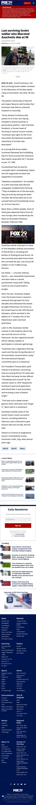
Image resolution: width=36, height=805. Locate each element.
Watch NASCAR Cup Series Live (22, 756)
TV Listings (4, 758)
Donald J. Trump (21, 651)
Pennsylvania (5, 625)
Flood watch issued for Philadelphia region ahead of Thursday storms (12, 470)
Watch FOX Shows (6, 707)
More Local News (6, 632)
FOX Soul (19, 686)
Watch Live (27, 3)
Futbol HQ (4, 677)
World (13, 41)
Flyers (3, 681)
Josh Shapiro (20, 653)
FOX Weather (20, 627)
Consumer (4, 725)
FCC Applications (6, 751)
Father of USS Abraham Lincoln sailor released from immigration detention (12, 495)
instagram (18, 784)
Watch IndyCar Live (22, 759)
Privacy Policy (20, 534)
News (22, 448)
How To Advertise (6, 753)
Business (4, 723)
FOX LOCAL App (21, 725)
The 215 (19, 711)
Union (3, 688)
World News (5, 637)
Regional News (20, 721)
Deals (3, 727)
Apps (2, 744)
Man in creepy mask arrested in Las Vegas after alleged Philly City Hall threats (11, 462)
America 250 (5, 621)
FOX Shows (4, 700)
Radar (18, 629)
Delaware (4, 630)
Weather (20, 618)
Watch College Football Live (21, 750)
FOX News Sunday (6, 639)
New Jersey (4, 628)
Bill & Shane (20, 707)
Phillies (3, 684)
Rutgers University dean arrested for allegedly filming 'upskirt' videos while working (22, 584)
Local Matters (21, 690)
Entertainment (7, 695)
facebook (11, 784)
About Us (5, 742)
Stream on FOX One (21, 743)
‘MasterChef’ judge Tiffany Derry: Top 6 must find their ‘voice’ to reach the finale (12, 479)
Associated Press (5, 41)
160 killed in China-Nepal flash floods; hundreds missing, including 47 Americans (12, 487)
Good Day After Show (6, 647)
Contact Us (4, 747)
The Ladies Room (22, 713)
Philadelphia (5, 623)
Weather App (20, 636)
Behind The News (22, 704)
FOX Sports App (6, 690)
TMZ (2, 704)
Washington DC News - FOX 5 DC (22, 736)
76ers (3, 686)
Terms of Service (19, 536)
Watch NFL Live (21, 747)
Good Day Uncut (6, 663)
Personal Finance (6, 730)
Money (4, 720)
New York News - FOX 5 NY (22, 732)
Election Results (21, 648)
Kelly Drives (20, 709)
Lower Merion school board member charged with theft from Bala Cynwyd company (22, 549)
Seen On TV (4, 661)
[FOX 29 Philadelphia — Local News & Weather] (6, 3)
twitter (14, 784)
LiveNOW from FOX (22, 679)
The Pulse (19, 716)
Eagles (3, 679)
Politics (20, 644)
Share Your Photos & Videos (7, 710)
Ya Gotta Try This (6, 659)
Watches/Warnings (22, 634)
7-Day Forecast (21, 621)
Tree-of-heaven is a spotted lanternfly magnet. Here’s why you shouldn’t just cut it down (22, 565)
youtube (21, 784)
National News (5, 634)
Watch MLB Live (21, 753)
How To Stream (21, 673)
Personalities (5, 756)
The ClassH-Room (6, 702)
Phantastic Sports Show (6, 674)
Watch (19, 670)
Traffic (3, 655)
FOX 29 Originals (20, 696)
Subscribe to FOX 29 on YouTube (16, 592)
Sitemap (3, 762)
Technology (4, 732)
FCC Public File (5, 749)
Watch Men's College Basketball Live (22, 762)
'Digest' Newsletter (7, 652)
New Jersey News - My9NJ (22, 728)
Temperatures (21, 631)
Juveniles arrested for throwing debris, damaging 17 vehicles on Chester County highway (23, 557)
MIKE (18, 700)
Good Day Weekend (7, 650)
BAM (18, 702)
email (25, 784)
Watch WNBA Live (22, 772)
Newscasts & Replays (20, 676)
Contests (4, 698)
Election (19, 646)
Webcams (19, 684)
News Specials (21, 681)
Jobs (2, 760)
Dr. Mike (3, 666)
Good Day (5, 644)
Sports (4, 670)
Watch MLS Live (21, 774)
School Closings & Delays (22, 624)
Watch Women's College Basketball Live (22, 768)
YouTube (19, 688)
